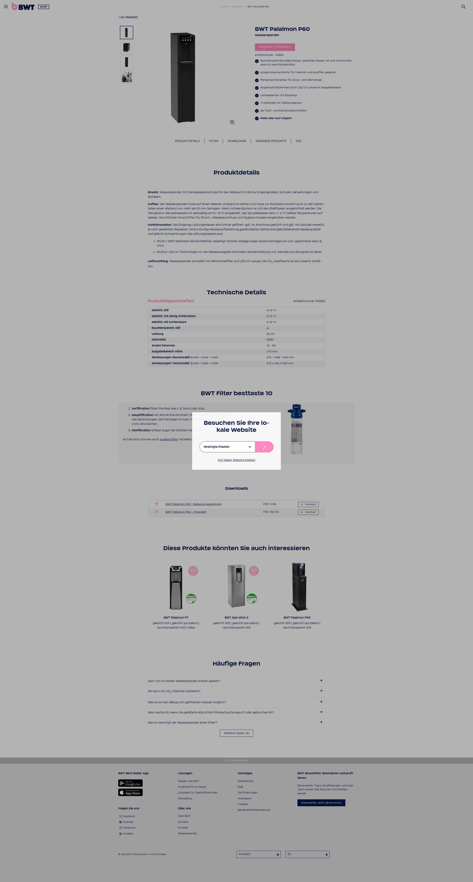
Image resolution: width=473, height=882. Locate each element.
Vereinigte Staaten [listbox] (216, 446)
